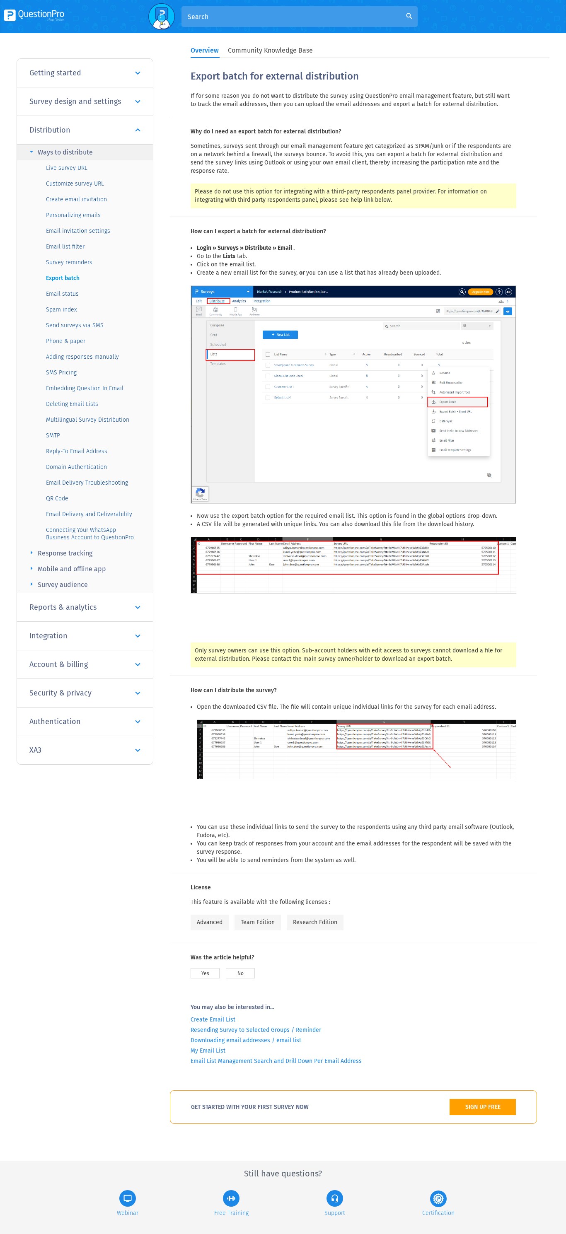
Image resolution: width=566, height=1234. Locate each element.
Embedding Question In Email (84, 388)
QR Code (57, 498)
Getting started (55, 72)
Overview (205, 50)
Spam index (61, 309)
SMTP (53, 435)
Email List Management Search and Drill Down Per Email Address (276, 1061)
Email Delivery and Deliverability (89, 514)
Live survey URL (66, 167)
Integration (48, 635)
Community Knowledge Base (270, 50)
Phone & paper (65, 341)
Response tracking (59, 552)
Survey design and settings (75, 101)
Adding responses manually (82, 356)
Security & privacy (60, 693)
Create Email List (213, 1019)
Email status (62, 293)
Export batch (63, 278)
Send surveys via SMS (75, 325)
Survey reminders (69, 262)
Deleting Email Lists (72, 404)
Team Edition (258, 922)
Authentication (55, 721)
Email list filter (65, 246)
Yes (205, 973)
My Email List (208, 1050)
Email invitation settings (78, 230)
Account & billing (58, 664)
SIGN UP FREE (483, 1107)
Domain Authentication (76, 467)
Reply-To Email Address (76, 451)
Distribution (49, 130)
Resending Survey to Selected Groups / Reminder (256, 1030)
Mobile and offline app (66, 568)
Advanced (210, 922)
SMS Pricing (61, 372)
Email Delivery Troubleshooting (87, 482)
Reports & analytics (63, 607)
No (240, 973)
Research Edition (315, 922)
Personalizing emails (73, 215)
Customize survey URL (75, 183)
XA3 (35, 750)
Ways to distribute (60, 151)
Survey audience (57, 584)
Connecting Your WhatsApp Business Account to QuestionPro (90, 533)
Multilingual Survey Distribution (87, 419)
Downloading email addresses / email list (246, 1040)
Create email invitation (76, 199)
